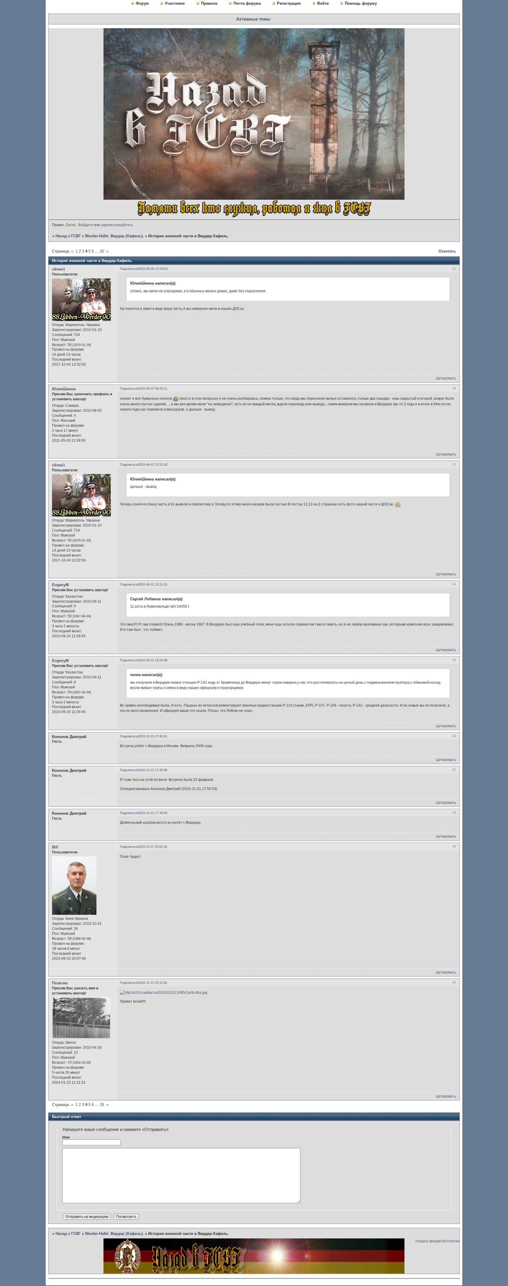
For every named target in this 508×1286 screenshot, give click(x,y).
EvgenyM (60, 585)
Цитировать (446, 378)
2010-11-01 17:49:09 (152, 813)
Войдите (85, 225)
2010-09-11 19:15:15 (152, 584)
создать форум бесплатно (437, 1241)
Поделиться (129, 268)
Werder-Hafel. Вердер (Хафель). (114, 236)
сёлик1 (58, 269)
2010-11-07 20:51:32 (152, 846)
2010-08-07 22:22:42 (153, 464)
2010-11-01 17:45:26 (152, 770)
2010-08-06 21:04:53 (153, 268)
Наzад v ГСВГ (68, 236)
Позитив (60, 983)
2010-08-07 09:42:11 (152, 388)
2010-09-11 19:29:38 (152, 660)
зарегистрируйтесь (117, 225)
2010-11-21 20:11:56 (152, 982)
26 (102, 251)
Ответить (447, 251)
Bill (55, 847)
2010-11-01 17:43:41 (152, 736)
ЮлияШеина (64, 389)
